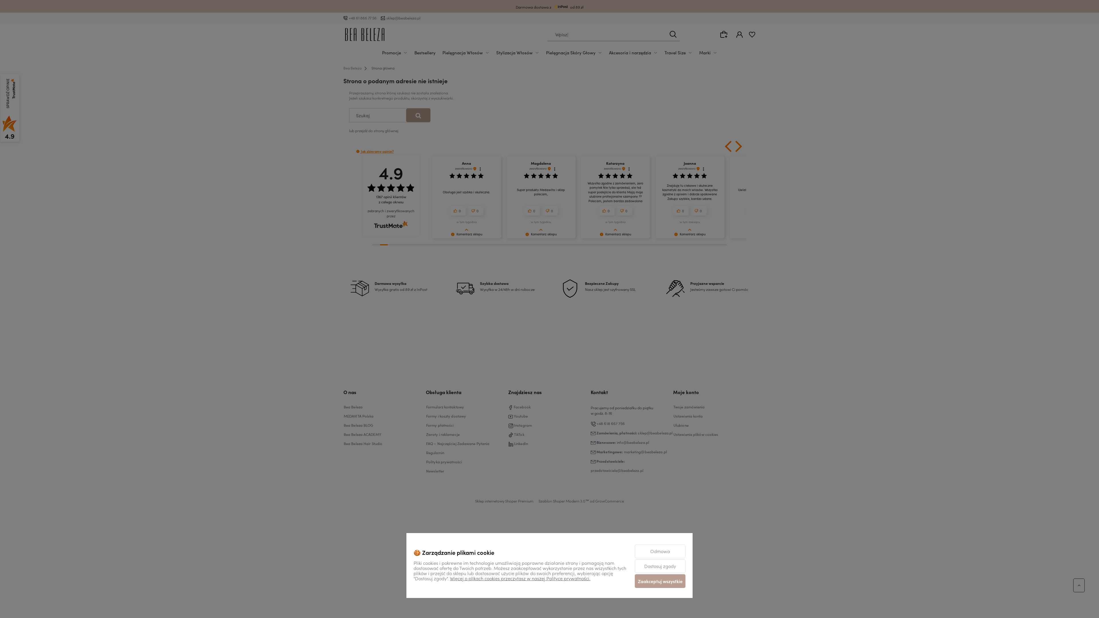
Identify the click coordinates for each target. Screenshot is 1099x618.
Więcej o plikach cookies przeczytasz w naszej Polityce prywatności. (520, 578)
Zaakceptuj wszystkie (660, 581)
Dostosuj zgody (660, 566)
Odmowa (660, 551)
